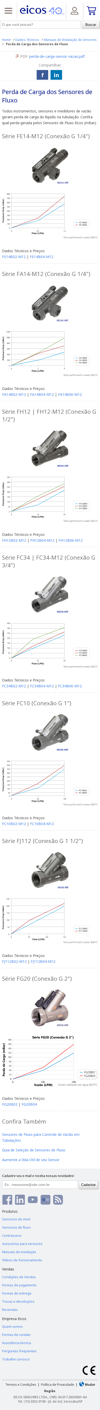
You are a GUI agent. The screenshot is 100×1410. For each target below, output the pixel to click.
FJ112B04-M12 (43, 961)
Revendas (10, 1309)
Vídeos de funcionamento (22, 1260)
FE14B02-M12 (14, 256)
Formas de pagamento (19, 1285)
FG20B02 (9, 1104)
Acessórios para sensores (22, 1243)
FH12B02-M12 (14, 540)
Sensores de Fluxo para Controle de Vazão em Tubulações (40, 1137)
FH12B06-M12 (70, 540)
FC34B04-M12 (42, 686)
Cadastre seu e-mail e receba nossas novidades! (38, 1176)
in (56, 75)
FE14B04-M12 (41, 256)
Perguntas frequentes (19, 1351)
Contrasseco (12, 1235)
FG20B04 (29, 1104)
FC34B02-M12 (14, 686)
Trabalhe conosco (16, 1359)
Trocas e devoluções (18, 1301)
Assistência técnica (16, 1342)
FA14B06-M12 (70, 394)
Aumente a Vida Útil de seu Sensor (30, 1159)
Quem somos (12, 1326)
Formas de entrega (16, 1293)
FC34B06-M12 (70, 686)
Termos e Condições (20, 1384)
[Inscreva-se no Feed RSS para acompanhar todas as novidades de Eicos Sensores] (58, 1199)
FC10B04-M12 (42, 823)
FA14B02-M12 (14, 394)
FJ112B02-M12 (14, 961)
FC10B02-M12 (14, 823)
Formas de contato (16, 1334)
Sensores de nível (16, 1219)
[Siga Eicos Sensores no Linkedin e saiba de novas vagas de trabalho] (20, 1199)
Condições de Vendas (19, 1277)
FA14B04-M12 (42, 394)
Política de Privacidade (57, 1384)
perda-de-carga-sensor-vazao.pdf (57, 56)
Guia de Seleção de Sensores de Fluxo (33, 1150)
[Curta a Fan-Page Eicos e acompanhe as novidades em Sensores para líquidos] (7, 1199)
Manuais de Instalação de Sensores (70, 40)
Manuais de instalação (19, 1252)
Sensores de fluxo (16, 1227)
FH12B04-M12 (42, 540)
